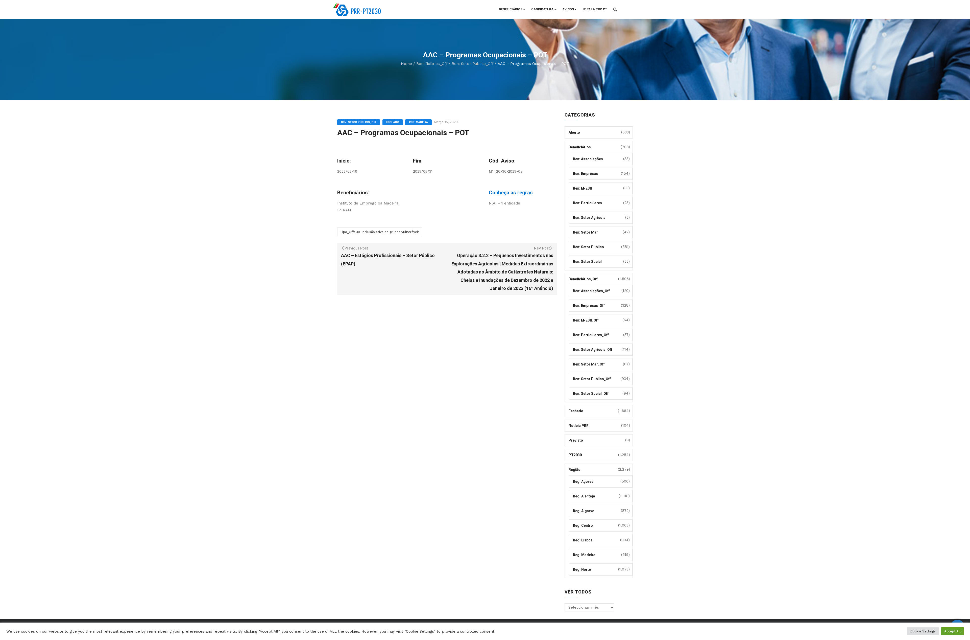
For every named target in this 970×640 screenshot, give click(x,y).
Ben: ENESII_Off (586, 320)
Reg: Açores (583, 481)
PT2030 (575, 455)
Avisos (568, 9)
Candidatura (542, 9)
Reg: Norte (582, 569)
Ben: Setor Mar (585, 232)
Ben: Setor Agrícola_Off (592, 350)
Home (406, 63)
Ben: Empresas (585, 174)
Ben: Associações (588, 159)
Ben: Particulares (587, 203)
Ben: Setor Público (588, 247)
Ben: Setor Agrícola (589, 218)
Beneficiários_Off (431, 63)
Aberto (574, 132)
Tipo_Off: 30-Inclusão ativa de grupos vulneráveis (380, 232)
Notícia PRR (579, 426)
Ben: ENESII (582, 188)
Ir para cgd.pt (595, 9)
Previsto (576, 440)
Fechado (392, 122)
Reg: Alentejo (584, 496)
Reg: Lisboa (583, 540)
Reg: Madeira (418, 122)
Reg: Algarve (583, 511)
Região (574, 470)
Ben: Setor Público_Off (472, 63)
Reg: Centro (583, 525)
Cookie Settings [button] (923, 631)
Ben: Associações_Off (591, 291)
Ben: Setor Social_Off (591, 394)
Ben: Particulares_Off (591, 335)
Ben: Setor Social (587, 262)
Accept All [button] (952, 631)
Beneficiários (510, 9)
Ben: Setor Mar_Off (589, 364)
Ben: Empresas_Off (589, 306)
